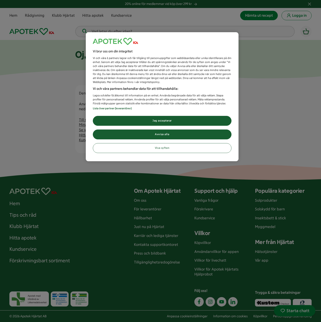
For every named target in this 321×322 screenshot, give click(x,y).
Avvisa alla (162, 134)
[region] (162, 96)
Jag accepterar (162, 120)
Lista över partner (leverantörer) (112, 108)
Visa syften (162, 147)
